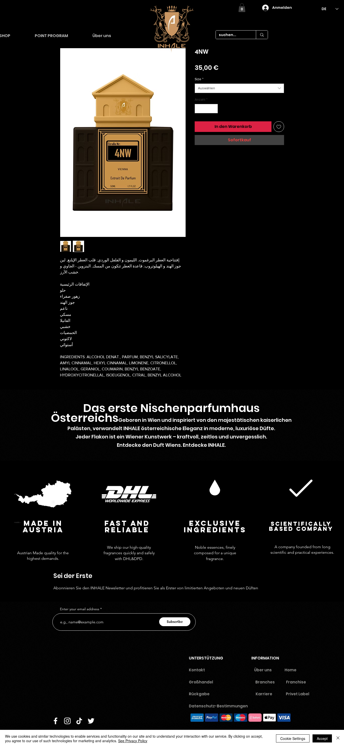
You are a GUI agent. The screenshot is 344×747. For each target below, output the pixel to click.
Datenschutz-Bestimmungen (220, 706)
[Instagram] (67, 720)
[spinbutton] (206, 108)
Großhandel (201, 682)
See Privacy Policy (132, 740)
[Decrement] (198, 108)
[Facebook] (55, 720)
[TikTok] (79, 720)
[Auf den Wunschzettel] (278, 126)
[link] (242, 7)
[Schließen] (338, 738)
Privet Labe (297, 694)
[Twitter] (91, 720)
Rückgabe (199, 694)
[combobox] (239, 88)
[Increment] (214, 108)
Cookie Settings (292, 738)
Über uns (263, 670)
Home (290, 670)
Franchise (296, 682)
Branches (265, 682)
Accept (322, 738)
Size (199, 79)
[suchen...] (262, 35)
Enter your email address (79, 609)
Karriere (264, 694)
